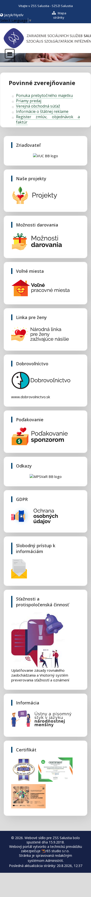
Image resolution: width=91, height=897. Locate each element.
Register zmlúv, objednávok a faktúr (48, 119)
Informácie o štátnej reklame (42, 111)
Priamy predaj (28, 100)
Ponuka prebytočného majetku (44, 95)
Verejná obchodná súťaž (38, 106)
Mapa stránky (59, 15)
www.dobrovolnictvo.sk (30, 396)
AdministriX (54, 860)
